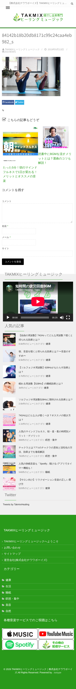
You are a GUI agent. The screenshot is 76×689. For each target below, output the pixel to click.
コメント (6, 201)
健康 (48, 343)
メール (6, 237)
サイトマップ (12, 553)
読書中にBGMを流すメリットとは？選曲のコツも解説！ (55, 158)
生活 (8, 586)
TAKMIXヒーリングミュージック (22, 49)
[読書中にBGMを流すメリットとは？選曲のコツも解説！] (55, 137)
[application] (38, 301)
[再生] (8, 317)
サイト (5, 248)
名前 (5, 226)
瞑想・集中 (51, 440)
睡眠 (47, 472)
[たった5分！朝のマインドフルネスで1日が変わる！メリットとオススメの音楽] (20, 144)
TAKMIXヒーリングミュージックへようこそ (31, 541)
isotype (57, 672)
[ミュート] (62, 317)
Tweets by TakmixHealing (16, 504)
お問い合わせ (12, 547)
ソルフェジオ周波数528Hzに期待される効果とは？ (46, 399)
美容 (8, 604)
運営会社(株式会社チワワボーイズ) (25, 560)
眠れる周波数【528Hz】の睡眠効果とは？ (41, 383)
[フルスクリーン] (68, 317)
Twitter (20, 102)
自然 (8, 611)
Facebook (9, 102)
